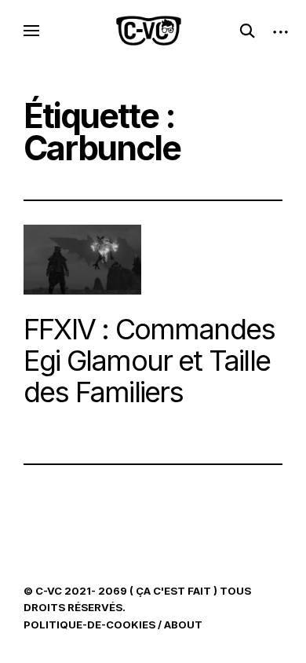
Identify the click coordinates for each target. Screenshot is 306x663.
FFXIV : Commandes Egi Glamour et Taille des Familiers (149, 360)
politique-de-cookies (89, 624)
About (183, 624)
